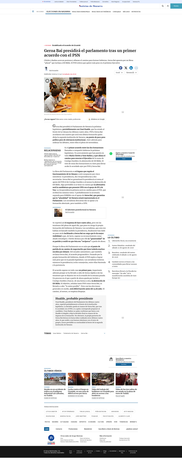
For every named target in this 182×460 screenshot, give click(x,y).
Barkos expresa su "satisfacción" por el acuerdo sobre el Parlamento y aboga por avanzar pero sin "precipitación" (53, 162)
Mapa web (102, 440)
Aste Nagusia (128, 411)
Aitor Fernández (68, 411)
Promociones (73, 429)
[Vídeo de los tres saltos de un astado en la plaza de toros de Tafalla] (127, 379)
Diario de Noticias (85, 438)
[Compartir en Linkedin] (131, 68)
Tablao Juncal (85, 411)
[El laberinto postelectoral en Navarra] (58, 213)
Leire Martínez (81, 416)
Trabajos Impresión (124, 438)
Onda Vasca (83, 442)
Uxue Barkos (57, 333)
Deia (61, 438)
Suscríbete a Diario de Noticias (109, 429)
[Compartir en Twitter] (126, 68)
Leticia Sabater (51, 411)
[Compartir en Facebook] (120, 68)
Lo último (113, 237)
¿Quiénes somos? (132, 429)
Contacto (59, 429)
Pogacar (94, 416)
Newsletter (88, 429)
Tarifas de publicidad (105, 442)
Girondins (115, 411)
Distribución (103, 438)
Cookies (98, 451)
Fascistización (108, 416)
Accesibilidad (113, 451)
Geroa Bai (84, 333)
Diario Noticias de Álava (66, 440)
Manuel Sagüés (120, 396)
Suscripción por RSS (124, 440)
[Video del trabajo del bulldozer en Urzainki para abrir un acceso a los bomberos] (103, 379)
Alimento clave (124, 416)
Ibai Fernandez (53, 70)
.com (46, 429)
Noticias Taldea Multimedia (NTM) (69, 442)
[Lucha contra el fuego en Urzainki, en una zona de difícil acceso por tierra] (79, 379)
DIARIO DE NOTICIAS (50, 398)
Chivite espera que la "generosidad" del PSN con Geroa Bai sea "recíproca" (52, 155)
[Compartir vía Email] (136, 68)
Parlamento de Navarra (71, 333)
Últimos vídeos (53, 370)
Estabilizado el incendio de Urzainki (66, 45)
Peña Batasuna (100, 411)
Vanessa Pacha (65, 416)
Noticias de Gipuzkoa (85, 440)
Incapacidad (50, 416)
